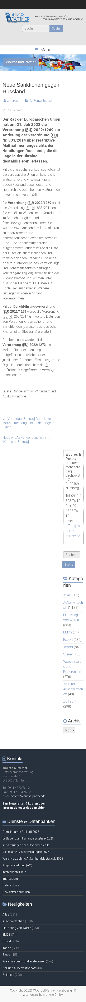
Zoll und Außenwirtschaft (73, 689)
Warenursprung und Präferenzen (24, 961)
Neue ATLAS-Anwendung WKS (27, 440)
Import (68, 647)
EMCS (67, 632)
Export (68, 640)
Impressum (10, 878)
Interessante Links (14, 872)
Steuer (68, 654)
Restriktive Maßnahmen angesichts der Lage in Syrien (28, 423)
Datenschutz (11, 885)
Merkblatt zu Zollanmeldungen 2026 (26, 852)
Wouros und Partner (20, 62)
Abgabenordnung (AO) (17, 865)
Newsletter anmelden (16, 892)
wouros (12, 101)
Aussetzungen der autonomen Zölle (26, 845)
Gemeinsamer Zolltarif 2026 (21, 831)
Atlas (67, 595)
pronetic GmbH (53, 994)
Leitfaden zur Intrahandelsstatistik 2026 (28, 838)
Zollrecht (69, 701)
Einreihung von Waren (17, 928)
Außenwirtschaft (41, 101)
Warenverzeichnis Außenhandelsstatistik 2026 (33, 858)
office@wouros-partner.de (73, 531)
